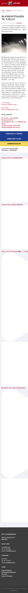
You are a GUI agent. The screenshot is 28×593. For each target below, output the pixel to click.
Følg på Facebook (7, 570)
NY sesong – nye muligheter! (10, 118)
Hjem (3, 10)
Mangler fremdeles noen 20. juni (11, 127)
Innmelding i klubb (14, 139)
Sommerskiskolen (14, 144)
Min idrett (4, 574)
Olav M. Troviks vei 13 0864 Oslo (8, 538)
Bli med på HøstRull (7, 120)
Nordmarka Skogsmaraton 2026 (11, 125)
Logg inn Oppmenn (7, 576)
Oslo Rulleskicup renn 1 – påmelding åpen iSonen (14, 122)
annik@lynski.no (11, 551)
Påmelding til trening (14, 134)
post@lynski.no (10, 562)
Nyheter (8, 10)
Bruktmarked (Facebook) (9, 572)
